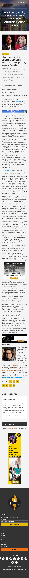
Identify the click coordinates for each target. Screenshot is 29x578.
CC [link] (17, 89)
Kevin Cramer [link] (6, 74)
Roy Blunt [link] (18, 77)
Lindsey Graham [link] (14, 74)
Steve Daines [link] (13, 79)
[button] (10, 381)
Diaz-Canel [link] (24, 69)
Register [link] (9, 428)
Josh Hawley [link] (23, 73)
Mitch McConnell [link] (22, 76)
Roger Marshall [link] (11, 77)
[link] (20, 2)
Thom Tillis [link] (23, 79)
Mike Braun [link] (15, 76)
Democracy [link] (18, 69)
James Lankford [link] (11, 71)
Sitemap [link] (14, 571)
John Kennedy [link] (17, 73)
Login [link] (14, 428)
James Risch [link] (18, 71)
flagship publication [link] (19, 365)
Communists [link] (10, 69)
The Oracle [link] (11, 370)
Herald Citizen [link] (13, 369)
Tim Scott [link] (5, 80)
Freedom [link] (5, 71)
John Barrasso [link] (10, 73)
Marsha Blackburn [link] (7, 76)
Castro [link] (4, 69)
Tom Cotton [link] (10, 80)
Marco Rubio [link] (21, 74)
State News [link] (5, 54)
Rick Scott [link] (5, 77)
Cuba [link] (14, 69)
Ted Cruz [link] (19, 79)
